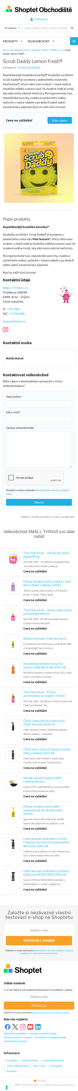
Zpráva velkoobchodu (20, 428)
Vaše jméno (13, 396)
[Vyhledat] (72, 27)
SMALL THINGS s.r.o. (52, 50)
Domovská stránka (12, 50)
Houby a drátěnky (29, 67)
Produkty (10, 41)
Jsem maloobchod (53, 1060)
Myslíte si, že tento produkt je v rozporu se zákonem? (48, 516)
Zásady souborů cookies (18, 1037)
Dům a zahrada (32, 50)
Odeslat (39, 502)
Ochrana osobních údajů (43, 1033)
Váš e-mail (13, 412)
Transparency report (15, 1041)
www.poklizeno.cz (14, 321)
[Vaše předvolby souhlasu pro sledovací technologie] (6, 1087)
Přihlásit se (39, 1005)
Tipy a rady (39, 1065)
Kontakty (12, 1071)
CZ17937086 (17, 313)
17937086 (13, 309)
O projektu (56, 1065)
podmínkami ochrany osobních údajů (52, 950)
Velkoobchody (38, 41)
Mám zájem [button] (59, 120)
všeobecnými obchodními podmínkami (39, 953)
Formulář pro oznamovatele (50, 1037)
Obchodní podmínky (15, 1033)
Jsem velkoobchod (17, 1065)
